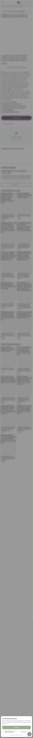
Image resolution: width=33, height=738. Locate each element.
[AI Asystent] (29, 734)
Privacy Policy (20, 735)
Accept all (16, 727)
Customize (24, 731)
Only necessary (9, 731)
